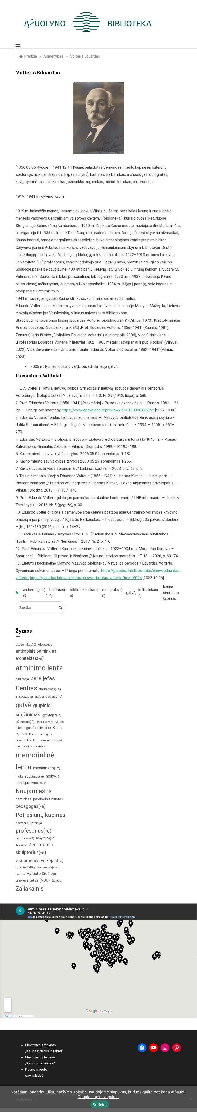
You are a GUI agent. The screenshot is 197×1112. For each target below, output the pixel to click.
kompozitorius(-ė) (51, 740)
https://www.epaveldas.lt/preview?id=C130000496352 (108, 410)
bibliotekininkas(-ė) (84, 593)
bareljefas (43, 678)
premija (36, 823)
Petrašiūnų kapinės (40, 815)
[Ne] (191, 1099)
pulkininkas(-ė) (25, 838)
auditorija (22, 679)
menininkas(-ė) (46, 768)
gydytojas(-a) (51, 715)
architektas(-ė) (29, 658)
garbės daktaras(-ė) (48, 696)
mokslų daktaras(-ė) (30, 776)
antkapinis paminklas (36, 651)
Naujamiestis (34, 791)
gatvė (130, 592)
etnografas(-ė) (112, 593)
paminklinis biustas (48, 799)
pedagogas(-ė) (31, 806)
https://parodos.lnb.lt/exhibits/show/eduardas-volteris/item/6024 (86, 578)
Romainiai (21, 845)
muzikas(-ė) (39, 783)
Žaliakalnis (29, 888)
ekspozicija (24, 697)
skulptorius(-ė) (31, 852)
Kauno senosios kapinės (171, 593)
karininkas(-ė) (45, 722)
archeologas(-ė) (34, 593)
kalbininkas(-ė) (149, 593)
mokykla (52, 776)
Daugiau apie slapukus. (98, 1096)
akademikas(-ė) (26, 644)
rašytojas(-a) (45, 838)
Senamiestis (41, 844)
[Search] (60, 608)
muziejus (23, 783)
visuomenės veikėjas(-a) (40, 860)
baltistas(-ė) (58, 593)
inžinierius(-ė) (25, 722)
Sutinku (100, 1104)
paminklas (23, 799)
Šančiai (57, 880)
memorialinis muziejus (30, 746)
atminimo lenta (39, 668)
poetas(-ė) (23, 823)
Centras (26, 688)
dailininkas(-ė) (50, 689)
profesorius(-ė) (34, 831)
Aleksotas (45, 644)
